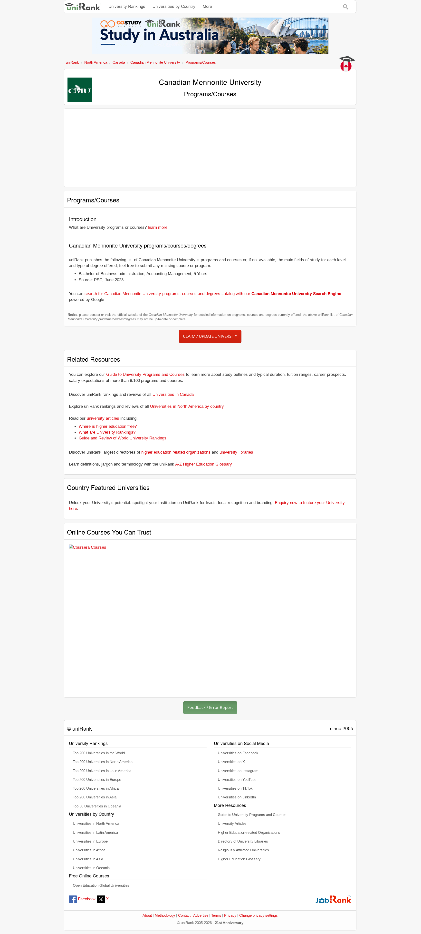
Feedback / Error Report (210, 707)
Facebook (87, 899)
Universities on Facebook (238, 753)
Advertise (200, 915)
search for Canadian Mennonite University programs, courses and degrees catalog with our (213, 293)
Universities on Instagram (238, 771)
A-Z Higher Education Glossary (203, 464)
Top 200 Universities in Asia (94, 797)
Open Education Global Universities (101, 885)
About (147, 915)
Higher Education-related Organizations (249, 833)
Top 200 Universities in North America (103, 762)
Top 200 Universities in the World (99, 753)
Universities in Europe (90, 841)
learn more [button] (157, 227)
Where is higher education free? (108, 426)
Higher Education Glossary (239, 859)
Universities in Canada (173, 394)
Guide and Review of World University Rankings (122, 438)
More (207, 6)
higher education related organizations (175, 452)
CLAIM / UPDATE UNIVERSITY (210, 336)
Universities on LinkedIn (237, 797)
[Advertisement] (210, 148)
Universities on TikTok (235, 788)
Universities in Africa (89, 850)
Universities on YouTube (237, 780)
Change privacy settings (258, 915)
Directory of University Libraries (243, 841)
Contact (184, 915)
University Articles (232, 823)
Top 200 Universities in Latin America (102, 771)
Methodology (165, 915)
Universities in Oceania (91, 868)
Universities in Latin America (95, 833)
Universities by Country (174, 6)
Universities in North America (96, 823)
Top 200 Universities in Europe (97, 780)
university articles (103, 418)
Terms (216, 915)
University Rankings (126, 6)
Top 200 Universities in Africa (96, 788)
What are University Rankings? (107, 432)
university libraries (236, 452)
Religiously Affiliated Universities (243, 850)
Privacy (230, 915)
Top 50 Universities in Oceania (97, 806)
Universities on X (231, 762)
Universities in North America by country (187, 406)
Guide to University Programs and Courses (145, 374)
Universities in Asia (88, 859)
